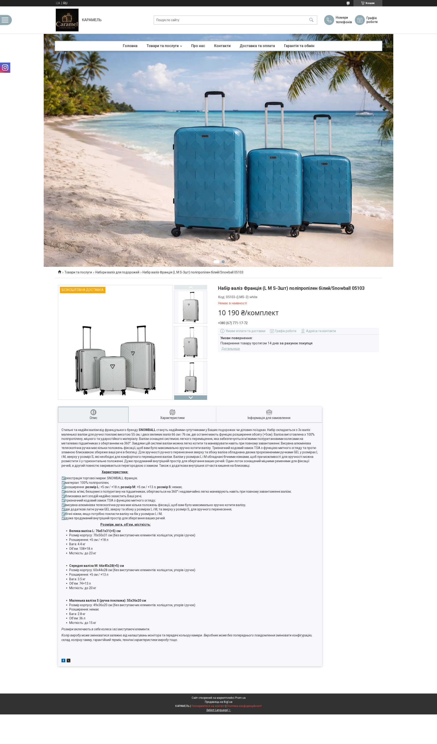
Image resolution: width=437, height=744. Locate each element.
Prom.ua (240, 697)
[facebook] (63, 661)
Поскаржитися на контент (208, 706)
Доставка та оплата (257, 46)
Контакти (222, 46)
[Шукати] (311, 20)
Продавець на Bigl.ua (218, 702)
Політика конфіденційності (244, 706)
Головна (130, 46)
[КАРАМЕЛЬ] (67, 20)
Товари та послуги (163, 46)
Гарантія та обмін (299, 46)
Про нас (198, 46)
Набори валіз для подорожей (117, 272)
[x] (68, 661)
